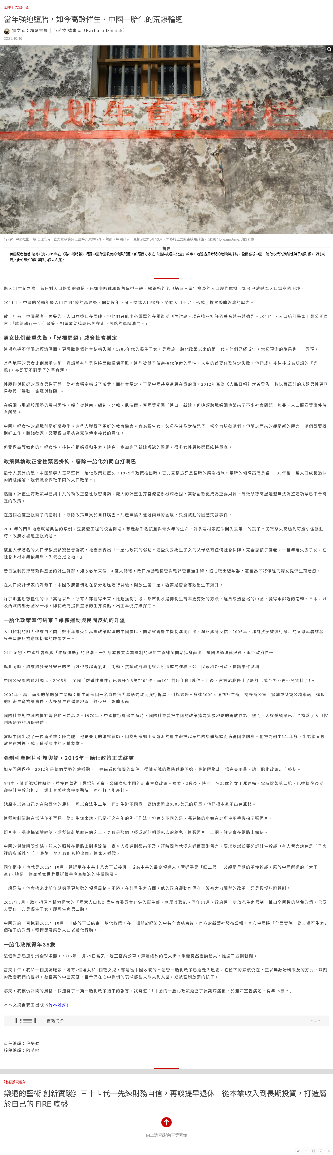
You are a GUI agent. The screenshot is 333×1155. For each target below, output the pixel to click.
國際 (7, 8)
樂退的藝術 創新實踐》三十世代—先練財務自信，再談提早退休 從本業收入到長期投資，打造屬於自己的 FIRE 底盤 (165, 1098)
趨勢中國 (22, 8)
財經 (7, 1082)
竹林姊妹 (58, 1005)
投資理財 (19, 1082)
